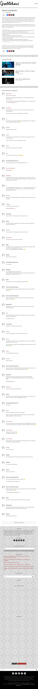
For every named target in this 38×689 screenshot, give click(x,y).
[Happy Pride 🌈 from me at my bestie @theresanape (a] (11, 658)
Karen (7, 146)
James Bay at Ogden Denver (23, 79)
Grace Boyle (9, 421)
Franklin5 (8, 108)
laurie (7, 339)
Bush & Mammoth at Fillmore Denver (11, 562)
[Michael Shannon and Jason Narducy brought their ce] (26, 631)
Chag (7, 351)
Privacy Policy (26, 684)
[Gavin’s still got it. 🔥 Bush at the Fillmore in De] (26, 640)
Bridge (7, 447)
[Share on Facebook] (7, 15)
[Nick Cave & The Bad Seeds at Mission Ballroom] (8, 65)
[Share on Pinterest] (9, 15)
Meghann (8, 175)
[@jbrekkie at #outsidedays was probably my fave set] (11, 631)
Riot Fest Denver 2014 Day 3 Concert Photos (25, 71)
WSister (8, 230)
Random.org (16, 36)
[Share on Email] (11, 15)
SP (6, 118)
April (7, 410)
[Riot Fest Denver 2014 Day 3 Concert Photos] (8, 73)
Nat (7, 313)
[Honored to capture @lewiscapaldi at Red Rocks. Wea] (26, 649)
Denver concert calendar (15, 48)
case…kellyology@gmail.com (11, 102)
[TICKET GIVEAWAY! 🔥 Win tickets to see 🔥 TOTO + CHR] (26, 622)
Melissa (8, 127)
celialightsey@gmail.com (10, 208)
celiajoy (8, 204)
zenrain (8, 358)
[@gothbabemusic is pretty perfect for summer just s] (11, 622)
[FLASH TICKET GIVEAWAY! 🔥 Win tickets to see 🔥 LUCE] (11, 640)
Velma (7, 331)
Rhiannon (8, 387)
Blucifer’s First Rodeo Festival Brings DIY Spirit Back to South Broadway (19, 566)
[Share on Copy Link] (13, 15)
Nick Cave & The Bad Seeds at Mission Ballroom (26, 63)
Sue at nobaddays (10, 168)
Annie (7, 135)
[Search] (32, 577)
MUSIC (19, 24)
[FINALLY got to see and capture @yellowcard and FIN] (11, 649)
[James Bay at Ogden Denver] (8, 81)
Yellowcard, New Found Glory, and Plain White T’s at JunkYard (17, 564)
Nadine (8, 195)
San (7, 153)
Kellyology (8, 93)
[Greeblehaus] (9, 3)
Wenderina (9, 237)
